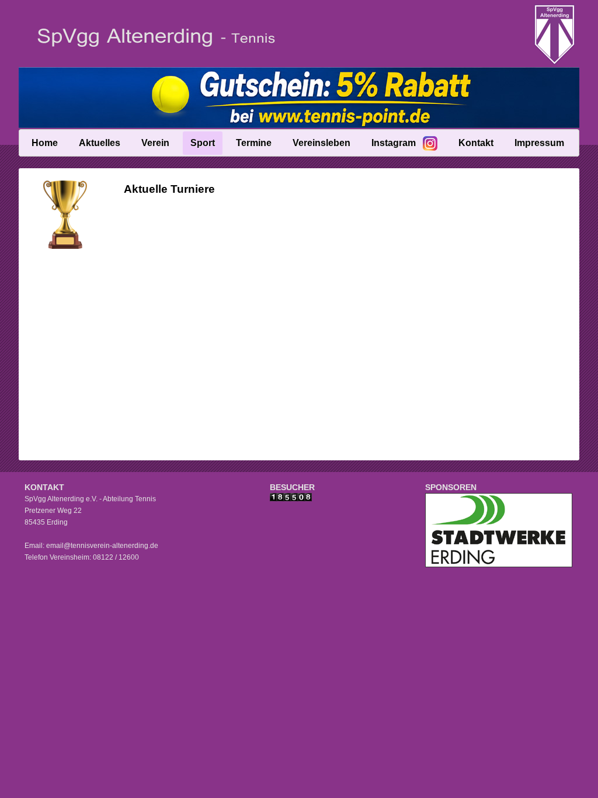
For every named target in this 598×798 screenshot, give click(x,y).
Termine (254, 143)
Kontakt (475, 143)
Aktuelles (99, 143)
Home (45, 143)
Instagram (393, 143)
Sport (202, 143)
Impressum (539, 143)
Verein (155, 143)
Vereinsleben (321, 143)
